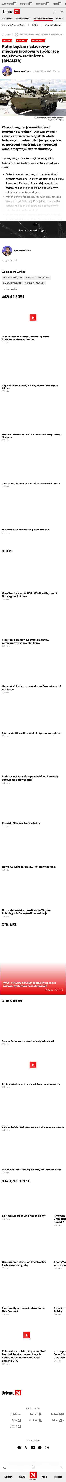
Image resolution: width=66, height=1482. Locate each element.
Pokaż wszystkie (10, 289)
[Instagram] (47, 1448)
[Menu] (62, 11)
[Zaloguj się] (54, 11)
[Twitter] (26, 1448)
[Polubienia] (4, 1467)
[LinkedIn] (33, 1448)
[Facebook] (19, 1448)
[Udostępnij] (61, 1466)
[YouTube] (40, 1448)
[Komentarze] (33, 1467)
